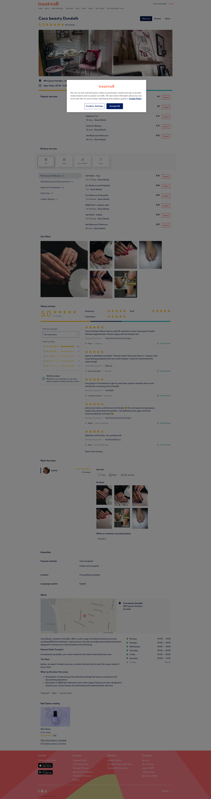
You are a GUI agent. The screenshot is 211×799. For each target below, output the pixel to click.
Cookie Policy (135, 99)
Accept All (115, 106)
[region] (106, 96)
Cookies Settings (94, 106)
